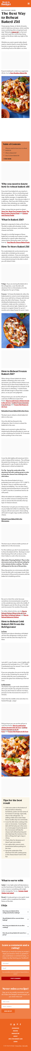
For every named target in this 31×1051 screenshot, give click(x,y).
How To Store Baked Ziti (12, 155)
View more (7, 159)
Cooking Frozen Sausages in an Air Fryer (14, 729)
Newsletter (15, 1033)
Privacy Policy (18, 1045)
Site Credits (25, 1045)
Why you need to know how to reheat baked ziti (16, 149)
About (15, 1036)
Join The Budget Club (16, 1039)
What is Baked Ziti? (11, 153)
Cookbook (15, 1028)
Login (15, 1041)
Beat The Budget (5, 10)
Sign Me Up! (8, 1011)
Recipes (14, 10)
